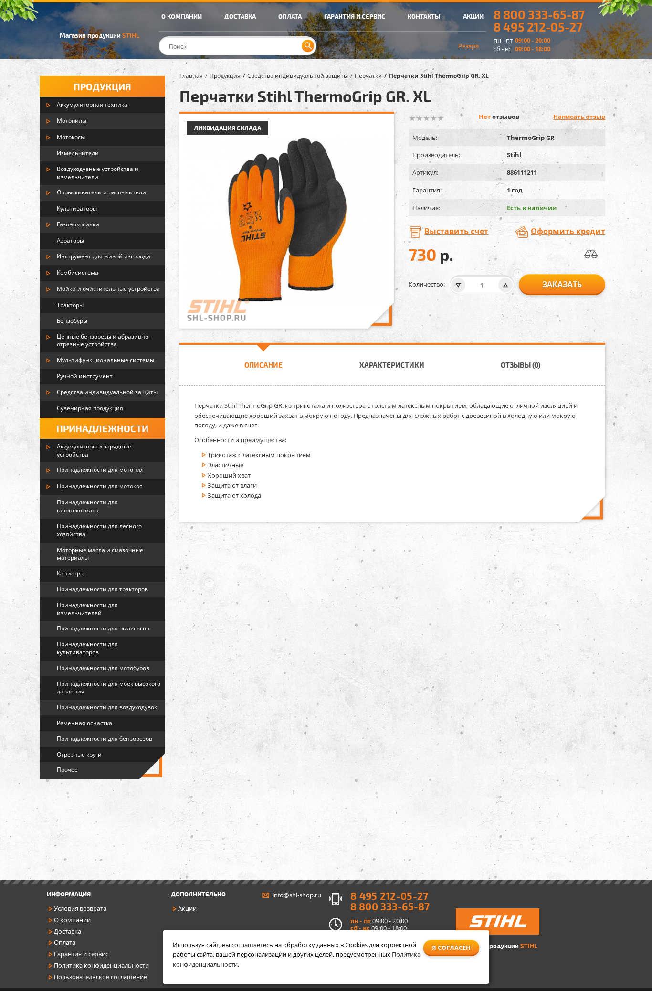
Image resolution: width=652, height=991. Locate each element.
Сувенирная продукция (90, 408)
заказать (562, 284)
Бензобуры (72, 321)
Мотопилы (71, 121)
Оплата (64, 942)
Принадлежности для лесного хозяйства (99, 530)
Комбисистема (77, 272)
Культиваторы (77, 208)
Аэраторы (70, 240)
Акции (187, 908)
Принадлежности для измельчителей (87, 609)
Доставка (67, 931)
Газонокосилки (78, 224)
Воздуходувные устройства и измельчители (97, 173)
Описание (263, 365)
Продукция (102, 86)
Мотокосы (71, 137)
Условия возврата (80, 908)
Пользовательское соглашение (100, 976)
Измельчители (78, 153)
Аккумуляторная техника (92, 104)
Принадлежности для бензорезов (104, 739)
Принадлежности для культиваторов (87, 648)
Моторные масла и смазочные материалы (100, 554)
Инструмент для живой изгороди (103, 256)
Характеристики (391, 365)
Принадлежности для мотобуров (103, 668)
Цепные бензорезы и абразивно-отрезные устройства (103, 340)
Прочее (67, 770)
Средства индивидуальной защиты (107, 392)
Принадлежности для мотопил (100, 470)
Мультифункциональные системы (105, 360)
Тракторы (70, 305)
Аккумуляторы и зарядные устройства (94, 450)
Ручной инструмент (85, 376)
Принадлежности (102, 428)
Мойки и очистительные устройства (108, 289)
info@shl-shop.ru (297, 895)
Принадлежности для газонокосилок (87, 506)
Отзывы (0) (520, 365)
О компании (72, 920)
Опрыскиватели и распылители (101, 192)
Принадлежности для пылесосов (103, 628)
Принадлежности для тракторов (102, 589)
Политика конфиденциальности (101, 965)
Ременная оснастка (84, 723)
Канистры (70, 573)
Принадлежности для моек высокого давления (108, 688)
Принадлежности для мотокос (99, 486)
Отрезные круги (79, 754)
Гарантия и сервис (81, 953)
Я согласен (451, 947)
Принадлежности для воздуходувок (107, 707)
